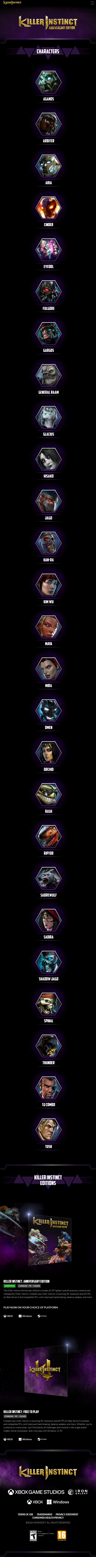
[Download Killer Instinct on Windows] (25, 1316)
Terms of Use (25, 1514)
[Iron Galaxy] (78, 1492)
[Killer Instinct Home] (15, 3)
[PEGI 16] (62, 1536)
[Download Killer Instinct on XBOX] (8, 1316)
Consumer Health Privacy (48, 1517)
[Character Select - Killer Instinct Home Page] (48, 1471)
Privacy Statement (67, 1514)
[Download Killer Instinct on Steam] (42, 1316)
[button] (92, 3)
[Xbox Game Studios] (36, 1492)
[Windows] (58, 1502)
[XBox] (35, 1502)
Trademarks (44, 1514)
